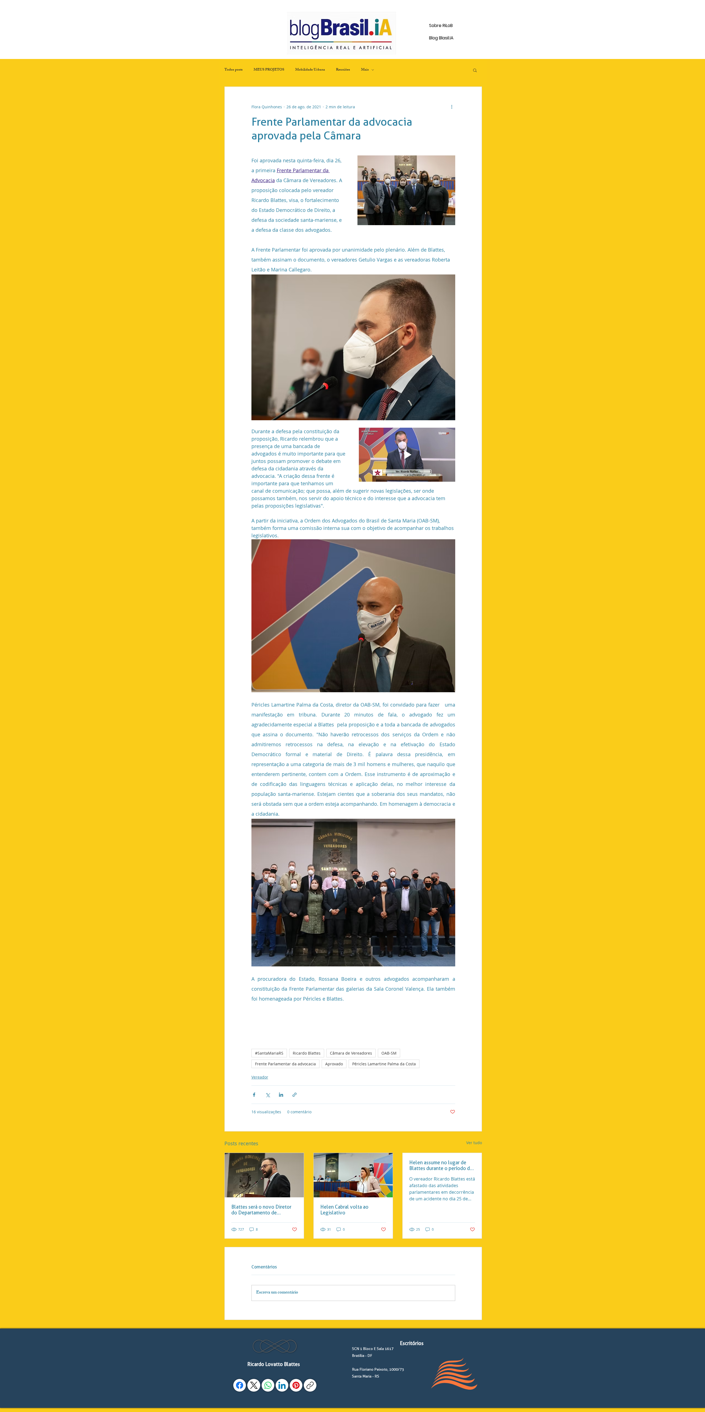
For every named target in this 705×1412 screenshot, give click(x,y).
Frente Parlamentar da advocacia (285, 1063)
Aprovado (334, 1063)
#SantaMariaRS (269, 1053)
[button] (475, 70)
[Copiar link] (310, 1385)
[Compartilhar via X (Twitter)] (267, 1094)
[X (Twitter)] (254, 1385)
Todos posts (233, 70)
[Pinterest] (296, 1385)
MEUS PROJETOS (269, 70)
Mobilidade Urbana (310, 70)
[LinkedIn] (282, 1385)
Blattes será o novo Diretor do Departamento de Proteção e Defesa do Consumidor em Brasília (261, 1210)
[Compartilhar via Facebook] (254, 1094)
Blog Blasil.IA (441, 38)
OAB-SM (389, 1053)
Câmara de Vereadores (351, 1053)
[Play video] (407, 455)
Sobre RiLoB (441, 25)
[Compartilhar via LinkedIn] (281, 1094)
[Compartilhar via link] (294, 1094)
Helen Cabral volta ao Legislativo (344, 1210)
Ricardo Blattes (307, 1053)
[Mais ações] (452, 106)
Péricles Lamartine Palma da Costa (384, 1063)
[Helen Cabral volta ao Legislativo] (353, 1175)
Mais (365, 70)
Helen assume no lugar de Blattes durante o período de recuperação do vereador (441, 1165)
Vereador (259, 1077)
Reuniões (343, 70)
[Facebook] (239, 1385)
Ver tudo (474, 1142)
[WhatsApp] (268, 1385)
